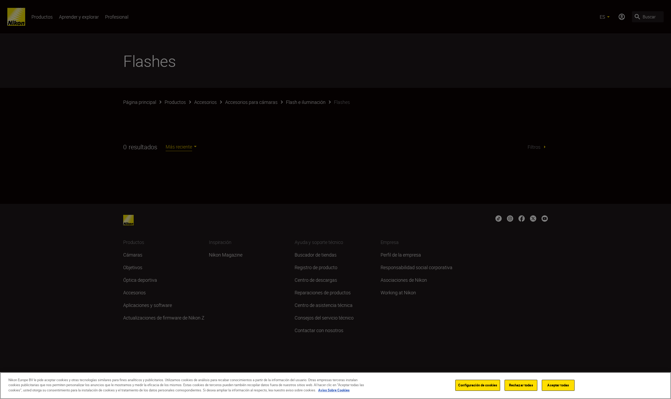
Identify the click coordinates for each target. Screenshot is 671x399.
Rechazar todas (521, 385)
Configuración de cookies (477, 385)
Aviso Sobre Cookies (334, 390)
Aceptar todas (558, 385)
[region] (335, 385)
